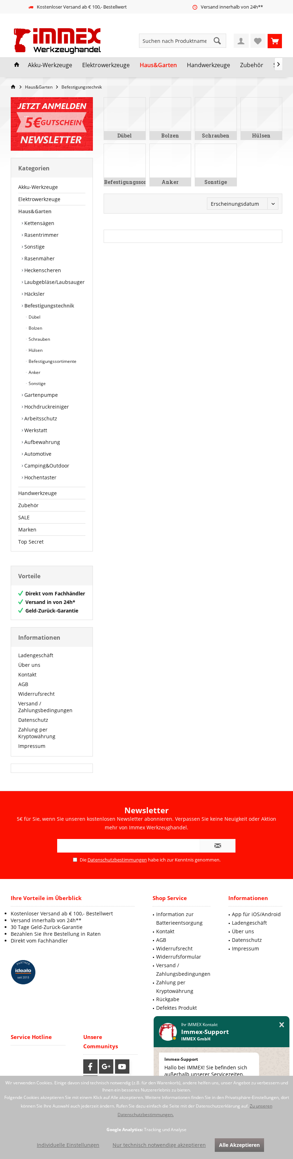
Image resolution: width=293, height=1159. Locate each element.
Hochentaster (39, 477)
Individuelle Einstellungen (68, 1144)
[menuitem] (274, 41)
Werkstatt (35, 430)
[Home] (17, 65)
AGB (23, 684)
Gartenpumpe (40, 394)
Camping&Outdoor (46, 465)
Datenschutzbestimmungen (117, 859)
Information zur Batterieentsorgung (179, 918)
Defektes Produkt (176, 1007)
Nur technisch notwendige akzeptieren (159, 1144)
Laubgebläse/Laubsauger (54, 282)
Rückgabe (167, 999)
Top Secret (31, 541)
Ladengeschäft (35, 655)
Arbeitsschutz (40, 418)
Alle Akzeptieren (239, 1144)
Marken (27, 529)
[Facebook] (90, 1066)
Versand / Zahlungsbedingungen (45, 707)
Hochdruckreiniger (46, 406)
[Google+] (106, 1066)
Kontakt (27, 674)
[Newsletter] (52, 124)
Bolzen (35, 328)
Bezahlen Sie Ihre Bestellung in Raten (56, 933)
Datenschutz (33, 719)
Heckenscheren (42, 270)
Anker (34, 372)
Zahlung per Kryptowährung (36, 733)
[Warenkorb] (274, 41)
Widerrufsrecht (36, 693)
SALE (24, 517)
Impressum (31, 746)
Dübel (34, 317)
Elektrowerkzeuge (39, 199)
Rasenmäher (39, 258)
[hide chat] (281, 1024)
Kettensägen (38, 223)
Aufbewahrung (41, 442)
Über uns (29, 664)
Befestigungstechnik (48, 305)
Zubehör (28, 505)
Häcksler (34, 293)
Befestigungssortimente (52, 361)
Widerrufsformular (178, 956)
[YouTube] (122, 1066)
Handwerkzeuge (37, 493)
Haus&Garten (34, 211)
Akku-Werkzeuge (38, 187)
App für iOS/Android (256, 914)
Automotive (37, 453)
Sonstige (34, 246)
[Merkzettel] (257, 41)
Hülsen (35, 350)
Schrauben (39, 339)
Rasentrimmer (41, 234)
